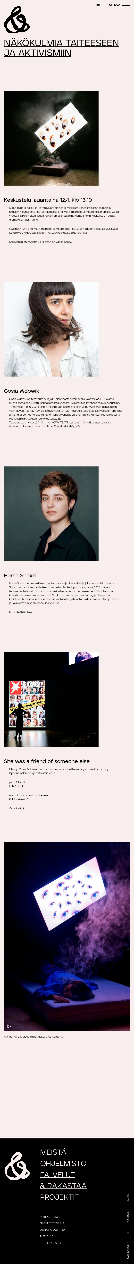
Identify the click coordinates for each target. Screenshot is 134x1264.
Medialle (46, 1236)
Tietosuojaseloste (54, 1243)
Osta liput (15, 808)
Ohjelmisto (63, 1163)
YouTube (128, 1217)
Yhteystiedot (50, 1217)
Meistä (53, 1152)
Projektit (59, 1197)
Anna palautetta (52, 1230)
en (98, 5)
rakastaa (63, 1186)
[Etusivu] (17, 20)
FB (128, 1233)
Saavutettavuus (52, 1223)
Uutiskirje (128, 1251)
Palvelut (57, 1175)
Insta (128, 1198)
